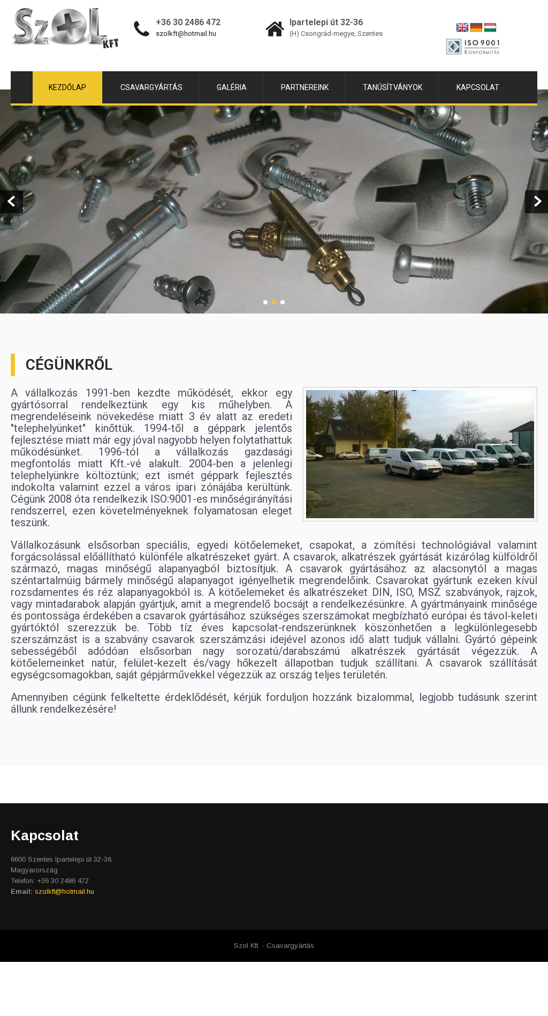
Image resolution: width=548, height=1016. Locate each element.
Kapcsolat (477, 87)
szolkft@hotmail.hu (186, 33)
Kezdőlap (67, 87)
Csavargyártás (151, 87)
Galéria (232, 87)
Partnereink (305, 87)
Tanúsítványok (392, 87)
